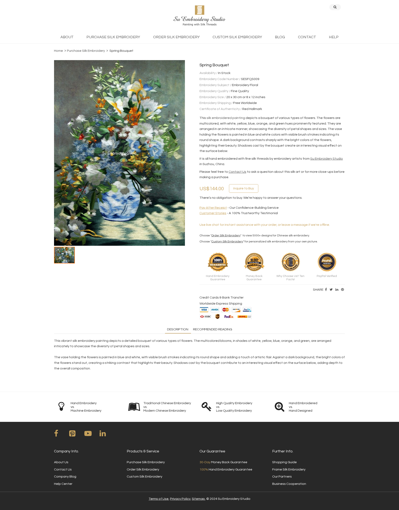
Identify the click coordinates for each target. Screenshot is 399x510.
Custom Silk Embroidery (227, 241)
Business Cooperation (289, 483)
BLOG (280, 37)
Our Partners (282, 476)
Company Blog (65, 476)
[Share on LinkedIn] (336, 289)
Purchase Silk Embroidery (86, 50)
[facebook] (61, 435)
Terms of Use (159, 498)
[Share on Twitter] (331, 289)
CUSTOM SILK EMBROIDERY (237, 37)
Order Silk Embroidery (225, 235)
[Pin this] (342, 289)
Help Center (63, 483)
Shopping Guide (284, 462)
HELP (334, 37)
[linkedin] (107, 435)
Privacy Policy (180, 498)
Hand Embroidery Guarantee (226, 469)
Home (58, 50)
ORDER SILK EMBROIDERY (176, 37)
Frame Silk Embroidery (288, 469)
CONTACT (307, 37)
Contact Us (237, 171)
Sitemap (198, 498)
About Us (61, 462)
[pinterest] (76, 435)
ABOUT (67, 37)
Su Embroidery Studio (326, 158)
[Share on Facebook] (326, 289)
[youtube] (91, 435)
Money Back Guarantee (223, 462)
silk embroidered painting (226, 118)
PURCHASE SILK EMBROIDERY (113, 37)
